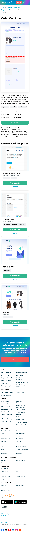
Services (4, 428)
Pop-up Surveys (20, 436)
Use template (15, 123)
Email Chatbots (5, 412)
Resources (5, 466)
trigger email (5, 107)
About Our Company (9, 457)
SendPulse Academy (6, 469)
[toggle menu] (28, 2)
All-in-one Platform (21, 446)
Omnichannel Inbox (21, 444)
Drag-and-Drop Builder (7, 378)
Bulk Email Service (6, 372)
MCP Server (19, 474)
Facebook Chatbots (21, 422)
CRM (2, 436)
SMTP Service (5, 375)
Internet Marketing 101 (7, 476)
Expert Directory (20, 476)
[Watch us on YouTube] (9, 530)
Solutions (5, 390)
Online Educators (6, 395)
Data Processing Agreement (8, 520)
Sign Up (19, 2)
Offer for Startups (21, 488)
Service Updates (20, 460)
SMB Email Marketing (22, 382)
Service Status (5, 474)
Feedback (3, 462)
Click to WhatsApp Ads (7, 421)
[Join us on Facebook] (2, 530)
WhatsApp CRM (20, 410)
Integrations (19, 469)
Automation (4, 383)
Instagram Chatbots (6, 404)
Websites (3, 441)
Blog (2, 479)
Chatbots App (20, 417)
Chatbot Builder (5, 401)
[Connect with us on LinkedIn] (13, 530)
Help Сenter (4, 471)
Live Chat (18, 441)
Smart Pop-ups (20, 431)
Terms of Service (5, 522)
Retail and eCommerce (7, 392)
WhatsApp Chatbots (6, 409)
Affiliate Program (5, 490)
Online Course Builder (7, 431)
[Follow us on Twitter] (6, 530)
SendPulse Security (6, 518)
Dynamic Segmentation (22, 449)
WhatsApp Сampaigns (7, 419)
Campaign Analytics (6, 386)
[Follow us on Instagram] (16, 530)
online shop (13, 107)
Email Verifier (19, 375)
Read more (15, 187)
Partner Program (20, 485)
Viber (2, 449)
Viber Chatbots (20, 419)
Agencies (3, 485)
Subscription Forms (6, 380)
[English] (24, 2)
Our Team (3, 460)
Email (3, 370)
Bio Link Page (4, 444)
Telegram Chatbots (21, 425)
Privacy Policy (5, 514)
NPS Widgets (19, 438)
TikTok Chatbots (5, 406)
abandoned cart (22, 107)
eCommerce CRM (6, 438)
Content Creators (21, 392)
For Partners (6, 483)
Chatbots (5, 398)
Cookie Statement (6, 516)
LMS (2, 433)
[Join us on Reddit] (20, 530)
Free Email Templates (22, 372)
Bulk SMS (3, 446)
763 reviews (23, 495)
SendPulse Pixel (20, 433)
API (17, 471)
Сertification (4, 488)
